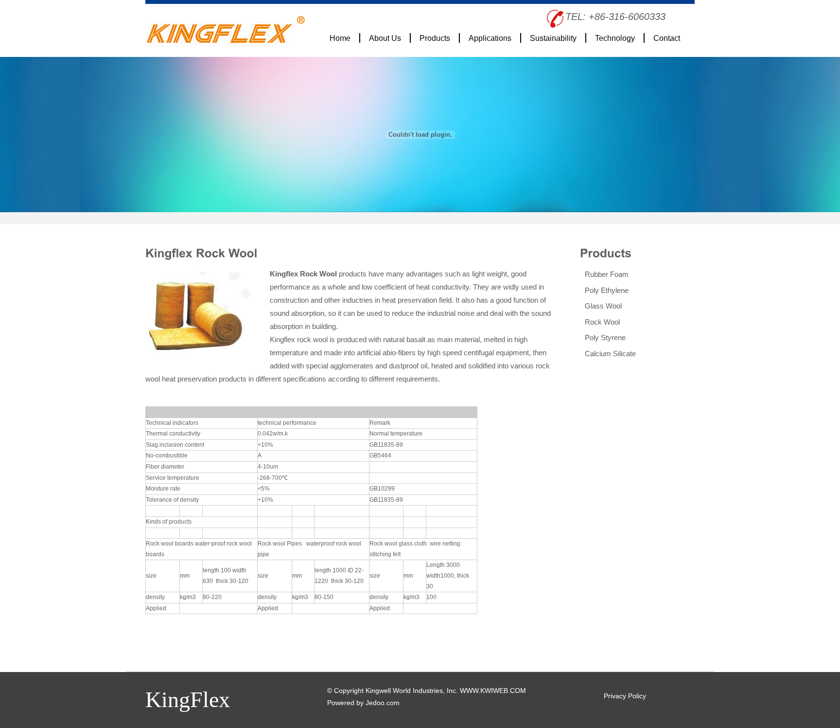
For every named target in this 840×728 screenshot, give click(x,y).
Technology (615, 38)
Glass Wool (603, 306)
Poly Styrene (605, 337)
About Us (385, 38)
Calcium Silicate (610, 353)
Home (340, 38)
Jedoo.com (383, 703)
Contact (666, 38)
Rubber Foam (607, 274)
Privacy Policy (625, 696)
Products (435, 38)
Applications (490, 38)
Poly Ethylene (607, 290)
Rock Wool (602, 322)
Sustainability (553, 38)
